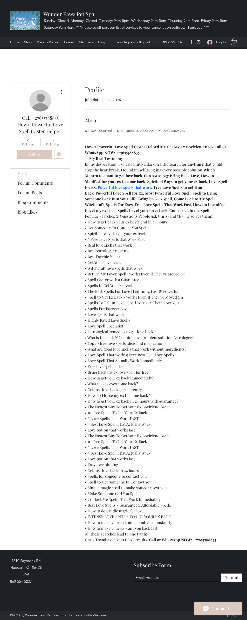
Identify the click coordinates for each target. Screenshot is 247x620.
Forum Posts (30, 193)
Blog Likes (27, 212)
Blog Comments (33, 202)
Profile (24, 173)
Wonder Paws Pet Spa (68, 14)
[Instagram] (198, 42)
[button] (234, 42)
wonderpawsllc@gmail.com (137, 42)
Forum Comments (35, 183)
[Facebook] (191, 42)
